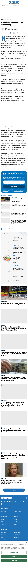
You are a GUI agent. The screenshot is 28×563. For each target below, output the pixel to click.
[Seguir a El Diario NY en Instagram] (7, 501)
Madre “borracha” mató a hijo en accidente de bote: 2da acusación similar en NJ (12, 482)
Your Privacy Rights (14, 552)
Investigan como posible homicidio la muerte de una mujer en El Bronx (17, 200)
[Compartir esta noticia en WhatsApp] (7, 33)
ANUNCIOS (16, 540)
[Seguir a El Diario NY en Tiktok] (12, 501)
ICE (22, 5)
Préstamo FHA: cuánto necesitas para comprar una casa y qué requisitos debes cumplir (18, 278)
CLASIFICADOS (4, 532)
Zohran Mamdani (6, 5)
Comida (14, 255)
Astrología (15, 236)
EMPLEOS (3, 534)
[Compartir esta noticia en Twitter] (14, 33)
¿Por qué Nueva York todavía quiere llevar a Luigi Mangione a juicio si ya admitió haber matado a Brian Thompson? (12, 405)
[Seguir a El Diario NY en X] (4, 501)
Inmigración (16, 245)
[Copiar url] (21, 33)
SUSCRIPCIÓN (17, 534)
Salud (2, 519)
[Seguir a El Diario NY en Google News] (15, 501)
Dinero (14, 275)
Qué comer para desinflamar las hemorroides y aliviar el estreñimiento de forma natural (18, 260)
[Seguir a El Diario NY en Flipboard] (18, 501)
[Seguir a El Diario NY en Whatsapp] (23, 501)
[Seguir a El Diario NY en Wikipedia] (20, 501)
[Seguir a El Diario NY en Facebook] (1, 501)
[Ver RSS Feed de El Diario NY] (1, 504)
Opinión (15, 524)
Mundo (2, 514)
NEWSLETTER (17, 532)
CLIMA (2, 537)
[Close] (26, 542)
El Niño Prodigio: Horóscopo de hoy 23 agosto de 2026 (17, 239)
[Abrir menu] (1, 2)
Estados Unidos (17, 511)
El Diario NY (3, 19)
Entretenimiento (4, 516)
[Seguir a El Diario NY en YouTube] (10, 501)
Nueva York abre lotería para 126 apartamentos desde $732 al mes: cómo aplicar (18, 268)
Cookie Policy (20, 549)
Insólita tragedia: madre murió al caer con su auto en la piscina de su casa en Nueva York (13, 430)
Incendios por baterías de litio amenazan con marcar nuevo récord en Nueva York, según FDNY (18, 207)
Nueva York (9, 19)
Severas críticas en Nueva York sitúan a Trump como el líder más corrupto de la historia (18, 215)
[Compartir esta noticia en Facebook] (10, 33)
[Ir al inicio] (6, 498)
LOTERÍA (3, 540)
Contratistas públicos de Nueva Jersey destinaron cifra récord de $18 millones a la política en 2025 (18, 222)
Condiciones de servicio (18, 191)
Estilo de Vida (4, 521)
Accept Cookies (14, 560)
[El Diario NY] (14, 2)
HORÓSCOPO (17, 537)
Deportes (16, 516)
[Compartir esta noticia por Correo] (17, 33)
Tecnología (3, 524)
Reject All (14, 556)
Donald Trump (16, 5)
